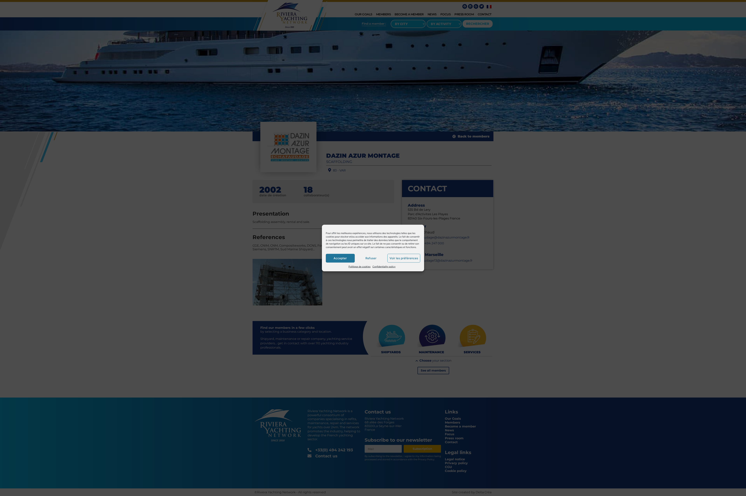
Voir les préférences (404, 258)
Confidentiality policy (384, 266)
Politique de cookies (359, 266)
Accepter (340, 258)
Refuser (370, 258)
